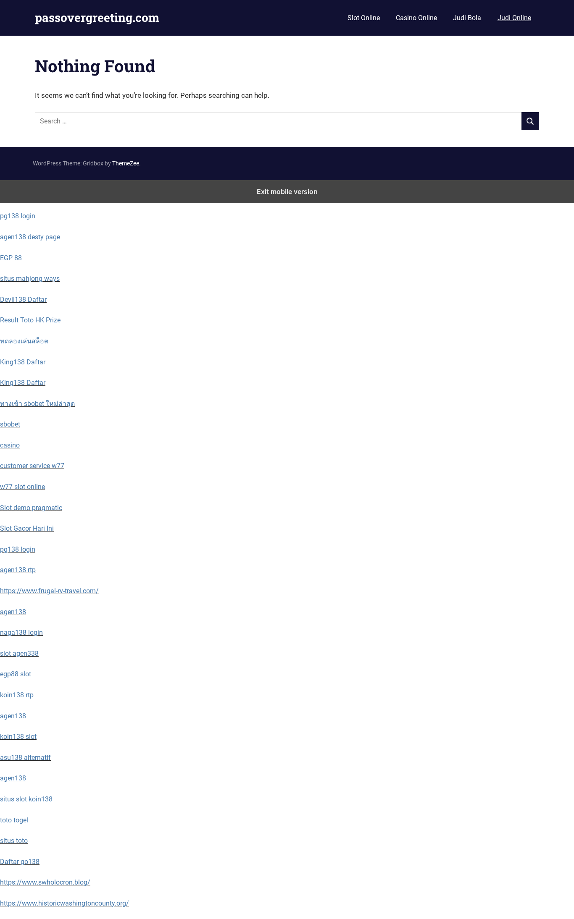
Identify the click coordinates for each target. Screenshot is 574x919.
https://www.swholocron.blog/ (45, 882)
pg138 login (17, 216)
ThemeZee (125, 163)
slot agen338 (19, 653)
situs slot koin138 (26, 799)
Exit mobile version (287, 191)
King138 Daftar (22, 362)
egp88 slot (15, 674)
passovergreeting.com (97, 17)
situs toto (14, 841)
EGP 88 (11, 258)
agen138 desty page (30, 237)
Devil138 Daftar (23, 300)
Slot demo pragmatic (31, 508)
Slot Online (364, 18)
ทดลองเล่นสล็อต (24, 341)
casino (10, 445)
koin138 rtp (17, 695)
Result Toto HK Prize (30, 320)
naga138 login (21, 632)
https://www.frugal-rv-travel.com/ (49, 591)
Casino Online (416, 18)
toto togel (14, 820)
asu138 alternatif (25, 758)
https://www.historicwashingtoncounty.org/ (64, 903)
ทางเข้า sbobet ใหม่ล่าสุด (37, 404)
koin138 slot (18, 737)
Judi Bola (467, 18)
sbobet (10, 424)
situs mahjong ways (30, 279)
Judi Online (514, 18)
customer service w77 (32, 466)
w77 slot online (22, 487)
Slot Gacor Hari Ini (27, 528)
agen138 (13, 612)
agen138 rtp (18, 570)
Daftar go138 (19, 862)
